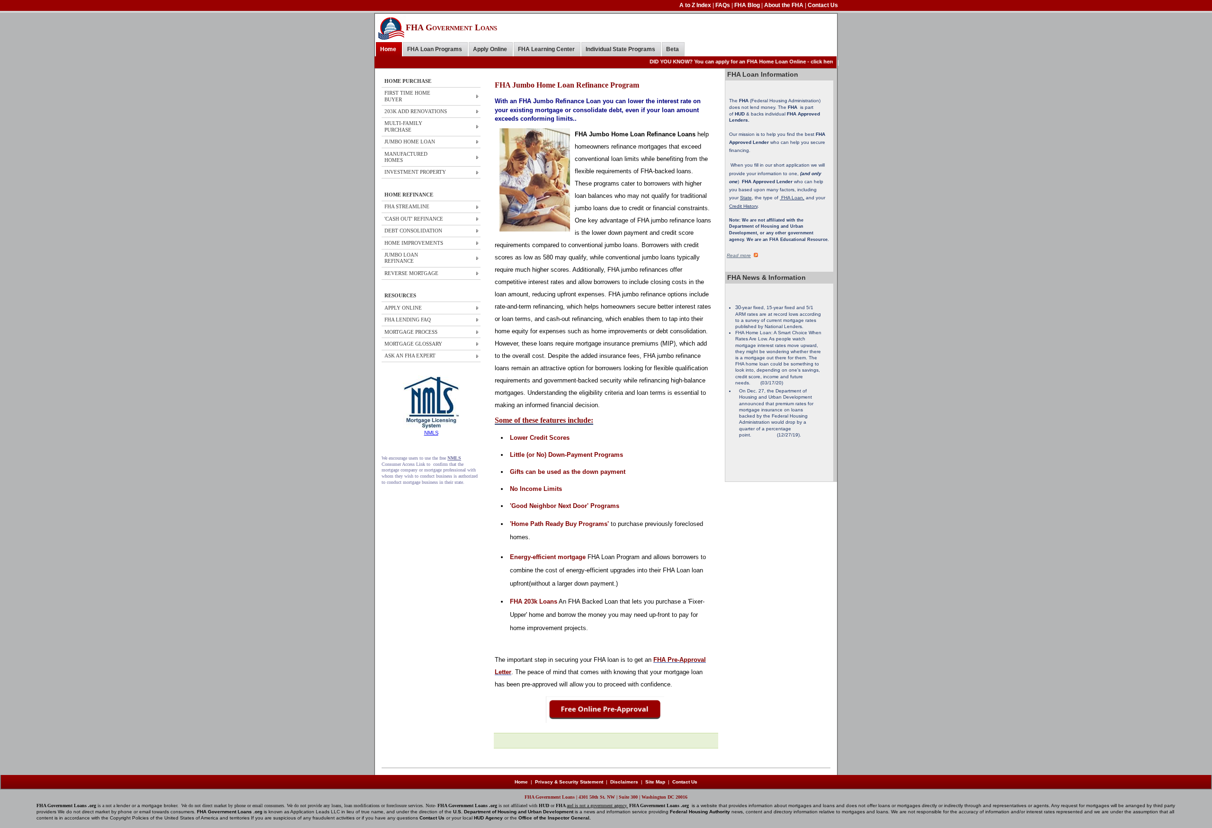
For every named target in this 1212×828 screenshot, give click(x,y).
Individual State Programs (620, 49)
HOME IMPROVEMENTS (413, 243)
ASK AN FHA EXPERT (410, 355)
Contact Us (823, 5)
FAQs (723, 5)
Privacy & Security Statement (569, 781)
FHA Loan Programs (434, 49)
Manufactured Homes (406, 157)
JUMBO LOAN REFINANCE (401, 258)
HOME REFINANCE (408, 194)
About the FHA (784, 5)
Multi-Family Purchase (403, 126)
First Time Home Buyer (407, 96)
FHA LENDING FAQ (407, 319)
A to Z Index (696, 5)
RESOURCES (400, 295)
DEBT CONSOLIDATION (413, 230)
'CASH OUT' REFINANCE (413, 219)
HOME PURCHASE (407, 81)
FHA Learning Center (546, 49)
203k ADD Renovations (415, 111)
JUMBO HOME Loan (409, 141)
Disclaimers (624, 781)
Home (388, 49)
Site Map (655, 781)
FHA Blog (747, 5)
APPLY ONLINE (403, 308)
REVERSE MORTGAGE (411, 273)
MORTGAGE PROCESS (410, 332)
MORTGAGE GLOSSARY (413, 344)
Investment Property (415, 172)
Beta (672, 49)
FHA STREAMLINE (406, 206)
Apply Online (490, 49)
